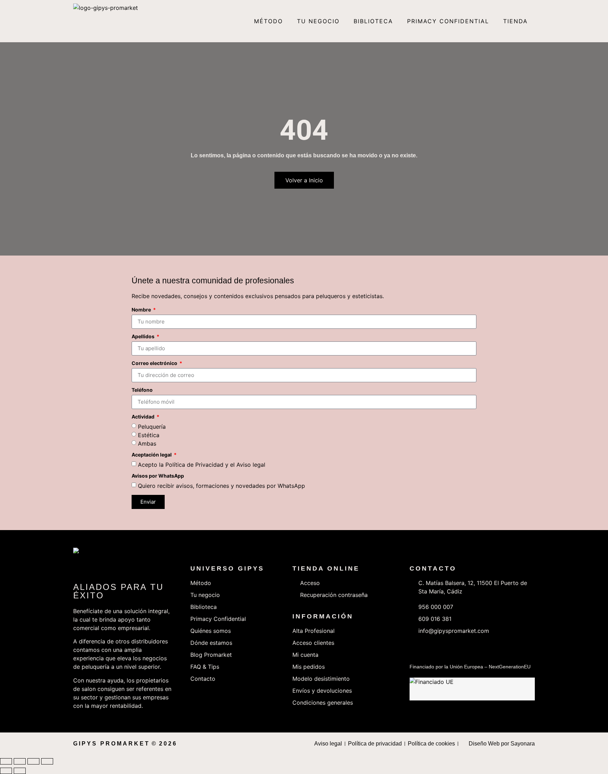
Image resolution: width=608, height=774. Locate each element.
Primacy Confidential (448, 21)
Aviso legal (250, 464)
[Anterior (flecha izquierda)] (6, 771)
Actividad (144, 417)
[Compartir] (33, 761)
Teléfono (142, 390)
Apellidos (144, 336)
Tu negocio (318, 21)
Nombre (142, 310)
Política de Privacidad (194, 464)
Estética (148, 434)
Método (268, 21)
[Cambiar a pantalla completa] (20, 761)
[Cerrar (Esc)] (47, 761)
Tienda (515, 21)
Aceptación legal (152, 455)
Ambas (147, 443)
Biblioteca (373, 21)
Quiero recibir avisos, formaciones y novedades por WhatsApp (221, 485)
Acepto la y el (201, 464)
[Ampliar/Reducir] (6, 761)
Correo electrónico (155, 363)
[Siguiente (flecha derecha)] (20, 771)
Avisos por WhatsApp (158, 476)
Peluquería (152, 426)
